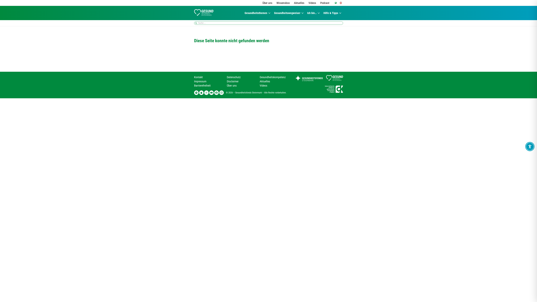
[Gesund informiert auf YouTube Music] (206, 92)
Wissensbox (283, 3)
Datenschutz (234, 77)
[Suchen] (196, 23)
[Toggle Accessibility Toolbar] (530, 146)
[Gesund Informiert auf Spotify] (196, 92)
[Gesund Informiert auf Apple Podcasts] (201, 92)
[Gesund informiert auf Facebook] (216, 92)
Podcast (324, 3)
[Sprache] (341, 3)
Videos (312, 3)
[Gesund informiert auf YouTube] (211, 92)
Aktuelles (299, 3)
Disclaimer (233, 81)
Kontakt (198, 77)
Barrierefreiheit (202, 85)
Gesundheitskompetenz (273, 77)
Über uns (267, 3)
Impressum (200, 81)
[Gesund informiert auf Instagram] (221, 92)
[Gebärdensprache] (336, 3)
